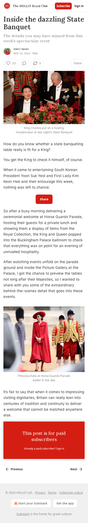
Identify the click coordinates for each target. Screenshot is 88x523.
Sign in (79, 6)
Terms (52, 493)
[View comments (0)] (24, 63)
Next (73, 469)
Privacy (40, 493)
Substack (22, 514)
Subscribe (63, 6)
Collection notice (71, 493)
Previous (17, 469)
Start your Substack (32, 503)
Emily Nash (21, 49)
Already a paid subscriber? (44, 448)
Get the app (65, 503)
